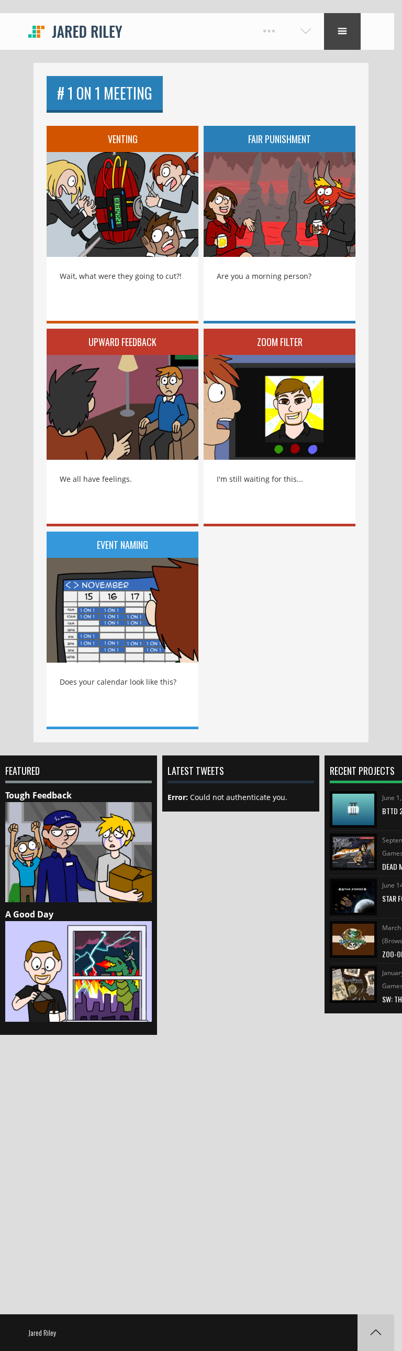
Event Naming (122, 545)
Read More (122, 197)
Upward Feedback (122, 342)
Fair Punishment (279, 139)
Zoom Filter (280, 342)
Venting (123, 139)
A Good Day (29, 914)
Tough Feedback (38, 795)
